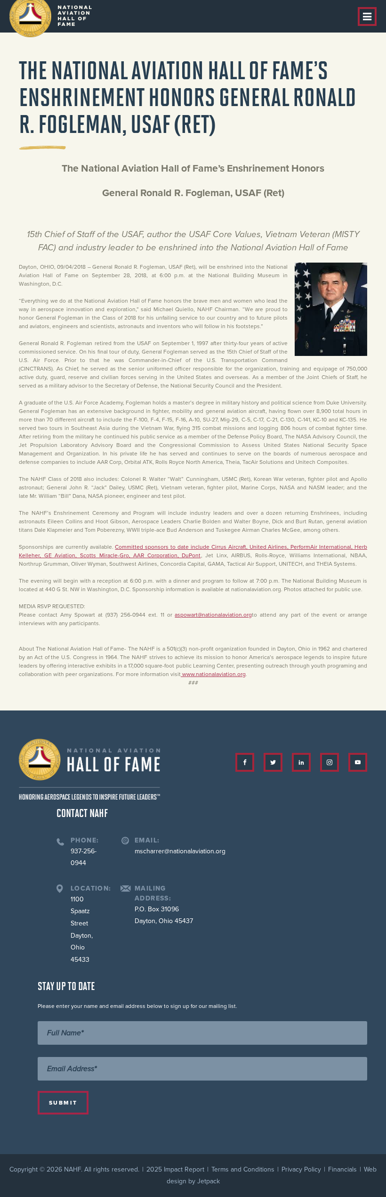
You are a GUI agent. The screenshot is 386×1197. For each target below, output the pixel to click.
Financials (342, 1169)
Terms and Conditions (242, 1169)
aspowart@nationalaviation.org (213, 615)
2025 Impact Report (175, 1169)
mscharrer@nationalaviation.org (180, 851)
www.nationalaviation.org (214, 674)
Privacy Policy (301, 1169)
